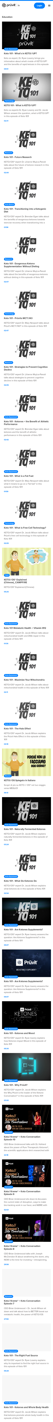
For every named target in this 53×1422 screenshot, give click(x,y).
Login (39, 5)
